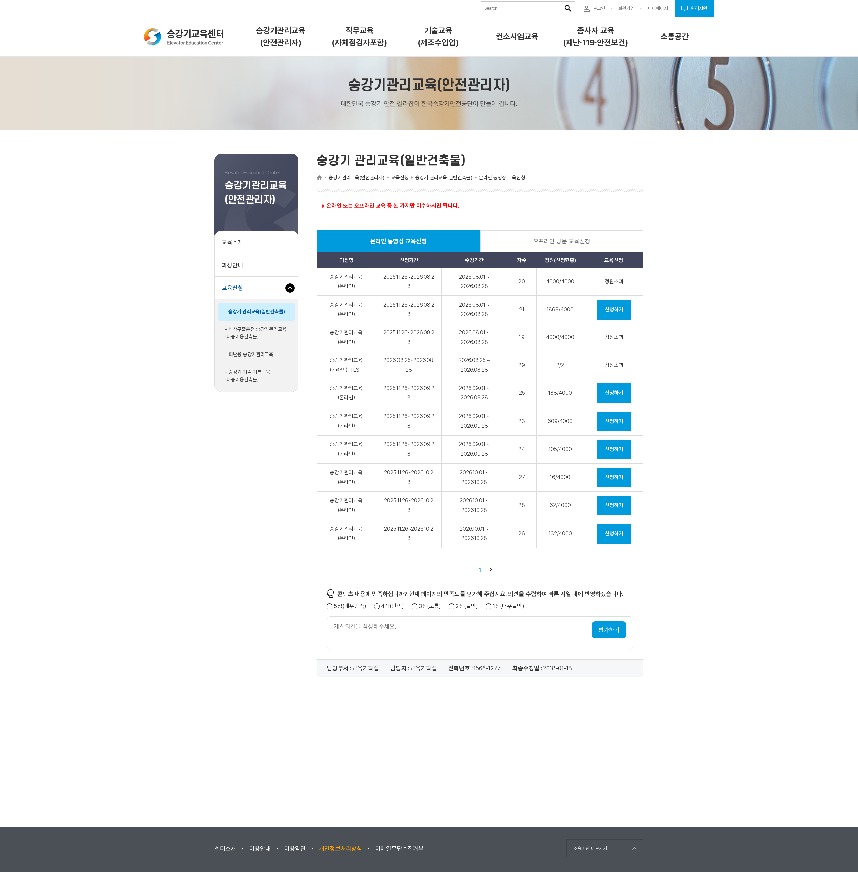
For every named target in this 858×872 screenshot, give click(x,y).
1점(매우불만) (508, 606)
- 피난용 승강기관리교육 (249, 354)
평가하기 (609, 629)
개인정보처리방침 (340, 848)
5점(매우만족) (350, 606)
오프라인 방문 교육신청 (561, 241)
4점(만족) (392, 606)
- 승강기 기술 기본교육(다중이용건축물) (247, 376)
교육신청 (235, 291)
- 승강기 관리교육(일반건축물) (255, 312)
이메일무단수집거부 (399, 848)
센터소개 (225, 848)
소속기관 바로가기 (590, 848)
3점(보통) (430, 606)
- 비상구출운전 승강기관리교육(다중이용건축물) (256, 333)
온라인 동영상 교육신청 (398, 245)
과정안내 (232, 265)
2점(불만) (467, 606)
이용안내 (260, 848)
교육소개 (232, 242)
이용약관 (295, 848)
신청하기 (614, 309)
